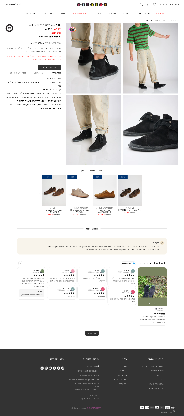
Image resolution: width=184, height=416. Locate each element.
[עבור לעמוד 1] (149, 304)
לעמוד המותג (49, 67)
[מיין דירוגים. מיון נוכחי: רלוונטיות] (20, 263)
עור (53, 78)
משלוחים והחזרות (18, 73)
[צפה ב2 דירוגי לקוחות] (72, 29)
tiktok (54, 368)
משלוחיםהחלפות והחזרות (152, 367)
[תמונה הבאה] (164, 286)
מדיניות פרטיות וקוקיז (155, 388)
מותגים (170, 20)
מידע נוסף (56, 73)
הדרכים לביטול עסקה (90, 399)
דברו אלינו (159, 375)
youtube (50, 368)
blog (42, 368)
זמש (49, 78)
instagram (62, 368)
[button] (49, 36)
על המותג (38, 73)
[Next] (40, 194)
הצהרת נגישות (158, 380)
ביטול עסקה (94, 395)
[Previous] (143, 194)
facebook (58, 368)
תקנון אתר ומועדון (156, 384)
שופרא (177, 20)
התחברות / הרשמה (169, 4)
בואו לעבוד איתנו (121, 379)
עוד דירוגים (92, 333)
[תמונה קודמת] (140, 286)
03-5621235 (92, 366)
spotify (46, 368)
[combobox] (20, 263)
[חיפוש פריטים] (141, 4)
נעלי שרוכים (47, 89)
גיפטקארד (123, 384)
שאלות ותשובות (157, 371)
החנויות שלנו (122, 371)
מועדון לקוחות (122, 375)
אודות (125, 366)
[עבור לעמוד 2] (154, 304)
